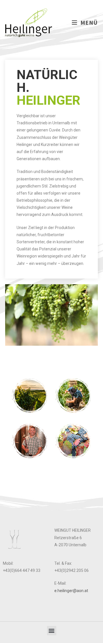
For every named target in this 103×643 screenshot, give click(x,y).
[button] (51, 630)
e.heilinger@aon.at (71, 590)
